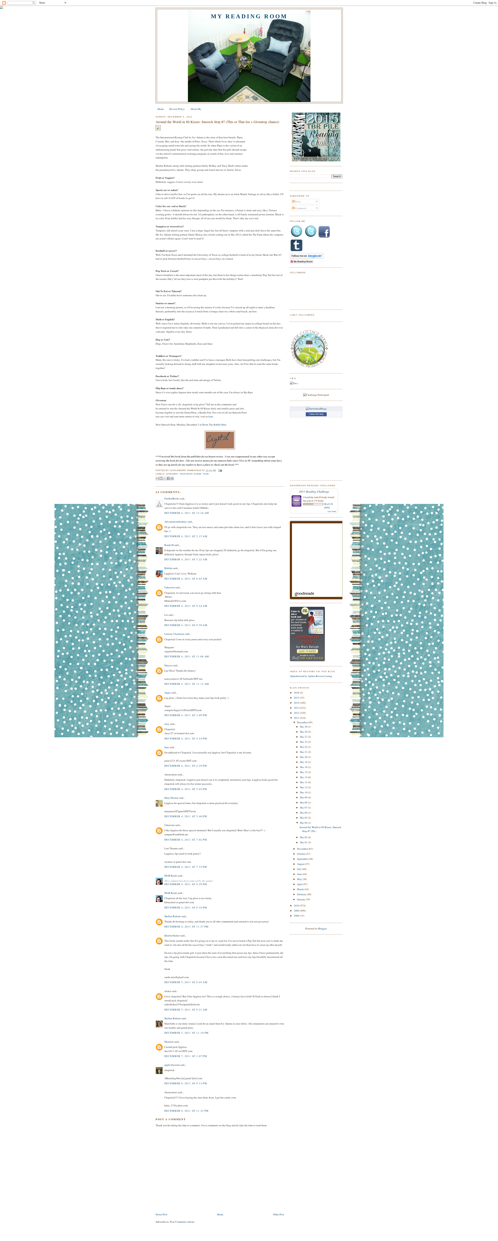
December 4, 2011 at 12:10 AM (186, 513)
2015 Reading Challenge (314, 491)
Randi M (169, 545)
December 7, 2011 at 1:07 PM (185, 1056)
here (211, 416)
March (300, 889)
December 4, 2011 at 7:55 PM (185, 867)
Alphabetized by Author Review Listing (311, 676)
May (299, 879)
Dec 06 (304, 812)
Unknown (169, 587)
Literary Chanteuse (174, 634)
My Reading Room (249, 16)
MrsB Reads (170, 875)
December (302, 722)
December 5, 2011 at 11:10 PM (186, 1032)
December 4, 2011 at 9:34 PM (185, 907)
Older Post (278, 1214)
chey (166, 724)
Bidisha (168, 568)
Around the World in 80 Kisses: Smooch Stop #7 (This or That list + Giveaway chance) (217, 121)
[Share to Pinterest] (172, 478)
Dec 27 (304, 736)
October (301, 854)
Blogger (322, 928)
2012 (297, 713)
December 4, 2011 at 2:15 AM (185, 536)
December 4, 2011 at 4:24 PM (185, 738)
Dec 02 (304, 837)
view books (331, 511)
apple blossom (172, 1065)
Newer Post (161, 1214)
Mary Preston (171, 798)
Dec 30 (304, 726)
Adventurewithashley (175, 521)
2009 (297, 910)
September (303, 859)
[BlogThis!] (161, 478)
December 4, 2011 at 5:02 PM (185, 789)
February (302, 894)
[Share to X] (165, 478)
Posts (298, 201)
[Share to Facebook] (168, 478)
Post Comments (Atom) (182, 1221)
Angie (167, 692)
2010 (297, 905)
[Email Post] (220, 470)
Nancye (168, 665)
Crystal (306, 497)
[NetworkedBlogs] (316, 408)
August (301, 864)
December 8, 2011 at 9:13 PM (185, 1083)
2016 (297, 692)
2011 (297, 718)
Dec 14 (304, 777)
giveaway (172, 474)
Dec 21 (304, 752)
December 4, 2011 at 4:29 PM (185, 765)
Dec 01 (304, 842)
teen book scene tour (194, 474)
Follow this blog (316, 414)
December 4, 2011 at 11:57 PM (186, 926)
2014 (297, 702)
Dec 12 (304, 787)
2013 (297, 707)
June (299, 874)
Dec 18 (304, 767)
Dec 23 (304, 742)
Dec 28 (304, 731)
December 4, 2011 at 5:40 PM (185, 816)
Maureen (169, 1041)
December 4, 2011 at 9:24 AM (185, 606)
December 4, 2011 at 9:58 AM (185, 625)
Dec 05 (304, 817)
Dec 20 (304, 757)
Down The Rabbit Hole (214, 424)
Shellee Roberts (172, 916)
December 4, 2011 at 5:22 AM (185, 559)
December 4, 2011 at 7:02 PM (185, 839)
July (299, 869)
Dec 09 (304, 797)
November (303, 848)
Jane (166, 747)
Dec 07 (304, 807)
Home (161, 109)
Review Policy (177, 109)
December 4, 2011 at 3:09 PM (185, 715)
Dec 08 (304, 802)
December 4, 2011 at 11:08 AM (186, 656)
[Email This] (157, 478)
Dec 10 (304, 792)
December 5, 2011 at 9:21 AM (185, 1009)
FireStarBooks (171, 498)
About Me (195, 109)
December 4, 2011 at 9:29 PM (185, 884)
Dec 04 (304, 822)
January (301, 899)
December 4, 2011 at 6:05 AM (185, 578)
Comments (300, 208)
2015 (297, 697)
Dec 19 (304, 762)
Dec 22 (304, 747)
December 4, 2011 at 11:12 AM (186, 684)
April (300, 884)
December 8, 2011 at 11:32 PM (186, 1110)
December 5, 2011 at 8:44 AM (185, 982)
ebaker (167, 991)
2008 (297, 915)
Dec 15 (304, 772)
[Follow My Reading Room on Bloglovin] (307, 257)
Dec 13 (304, 782)
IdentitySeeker (172, 935)
